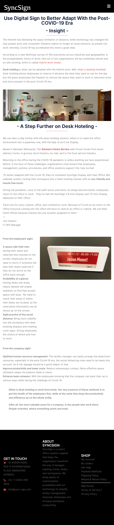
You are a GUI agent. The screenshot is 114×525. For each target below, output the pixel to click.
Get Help (86, 467)
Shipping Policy (90, 475)
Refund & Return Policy (94, 479)
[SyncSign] (17, 7)
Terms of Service (90, 489)
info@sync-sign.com (19, 489)
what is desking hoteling (91, 69)
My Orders (87, 463)
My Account (88, 459)
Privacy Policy (89, 493)
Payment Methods (91, 471)
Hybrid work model (50, 62)
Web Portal (87, 485)
